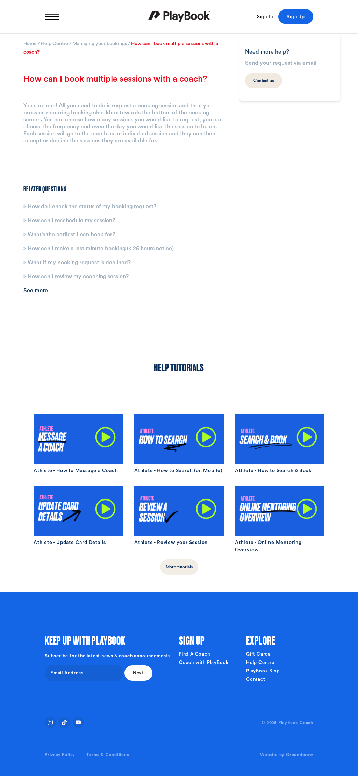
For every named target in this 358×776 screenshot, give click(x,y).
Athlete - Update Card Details (70, 542)
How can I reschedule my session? (69, 220)
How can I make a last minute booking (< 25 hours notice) (98, 248)
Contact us (263, 80)
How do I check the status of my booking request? (89, 206)
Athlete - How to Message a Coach (76, 470)
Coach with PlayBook (204, 662)
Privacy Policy (60, 755)
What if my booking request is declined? (77, 262)
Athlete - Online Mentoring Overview (268, 546)
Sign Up (296, 16)
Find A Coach (194, 654)
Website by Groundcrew (286, 755)
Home (30, 43)
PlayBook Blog (263, 671)
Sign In (265, 16)
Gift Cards (258, 654)
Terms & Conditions (107, 755)
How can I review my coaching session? (76, 276)
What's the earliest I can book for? (69, 234)
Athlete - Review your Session (171, 542)
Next (138, 673)
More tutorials (179, 567)
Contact (255, 679)
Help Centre (55, 43)
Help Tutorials (179, 366)
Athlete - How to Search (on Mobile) (178, 470)
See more (35, 290)
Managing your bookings (100, 43)
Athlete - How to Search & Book (273, 470)
